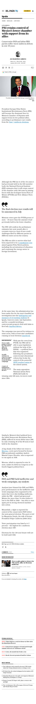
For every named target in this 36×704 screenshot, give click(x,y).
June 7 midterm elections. (19, 122)
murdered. (26, 336)
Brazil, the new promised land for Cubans (18, 655)
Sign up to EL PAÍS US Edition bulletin (14, 544)
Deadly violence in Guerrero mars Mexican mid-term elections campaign (7, 358)
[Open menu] (3, 11)
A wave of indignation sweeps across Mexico (6, 368)
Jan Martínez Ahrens (18, 59)
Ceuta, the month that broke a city (16, 652)
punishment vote (25, 243)
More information (6, 575)
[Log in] (32, 11)
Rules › (32, 552)
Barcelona (9, 20)
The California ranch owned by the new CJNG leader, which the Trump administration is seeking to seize (17, 667)
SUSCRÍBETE (27, 11)
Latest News (17, 20)
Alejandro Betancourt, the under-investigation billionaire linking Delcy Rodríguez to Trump (18, 676)
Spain (5, 16)
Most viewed (6, 662)
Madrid (4, 20)
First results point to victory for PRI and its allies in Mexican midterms (7, 346)
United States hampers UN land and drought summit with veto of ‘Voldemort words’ (17, 647)
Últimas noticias (7, 638)
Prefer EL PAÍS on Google (10, 72)
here (25, 579)
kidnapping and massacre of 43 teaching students (16, 317)
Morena (5, 451)
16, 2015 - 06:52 (21, 61)
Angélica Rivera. (15, 326)
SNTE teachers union (21, 362)
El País (24, 566)
